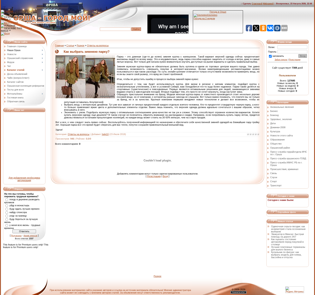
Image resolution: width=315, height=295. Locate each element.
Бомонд (274, 115)
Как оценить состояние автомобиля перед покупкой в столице (287, 242)
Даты (273, 123)
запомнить (278, 56)
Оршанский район (280, 147)
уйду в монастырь (19, 205)
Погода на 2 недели (204, 18)
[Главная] (7, 11)
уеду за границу (18, 215)
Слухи (273, 177)
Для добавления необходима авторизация (24, 179)
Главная (59, 45)
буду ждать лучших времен (24, 209)
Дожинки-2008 (277, 127)
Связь (273, 173)
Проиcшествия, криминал (284, 169)
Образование (277, 139)
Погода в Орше (218, 12)
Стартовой (257, 4)
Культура (275, 131)
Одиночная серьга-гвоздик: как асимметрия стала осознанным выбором (288, 229)
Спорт (273, 181)
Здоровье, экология (281, 119)
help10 (105, 134)
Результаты (16, 236)
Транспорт (276, 185)
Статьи (70, 45)
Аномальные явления (282, 107)
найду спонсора (18, 212)
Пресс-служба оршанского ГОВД (288, 158)
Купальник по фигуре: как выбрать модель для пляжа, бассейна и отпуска (286, 255)
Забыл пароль (281, 60)
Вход (165, 176)
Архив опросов (30, 236)
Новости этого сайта (281, 135)
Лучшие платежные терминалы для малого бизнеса (288, 248)
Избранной (268, 4)
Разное (80, 45)
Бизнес (274, 111)
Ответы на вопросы (98, 45)
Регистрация (154, 176)
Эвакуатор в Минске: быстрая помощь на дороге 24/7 (287, 235)
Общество (276, 143)
